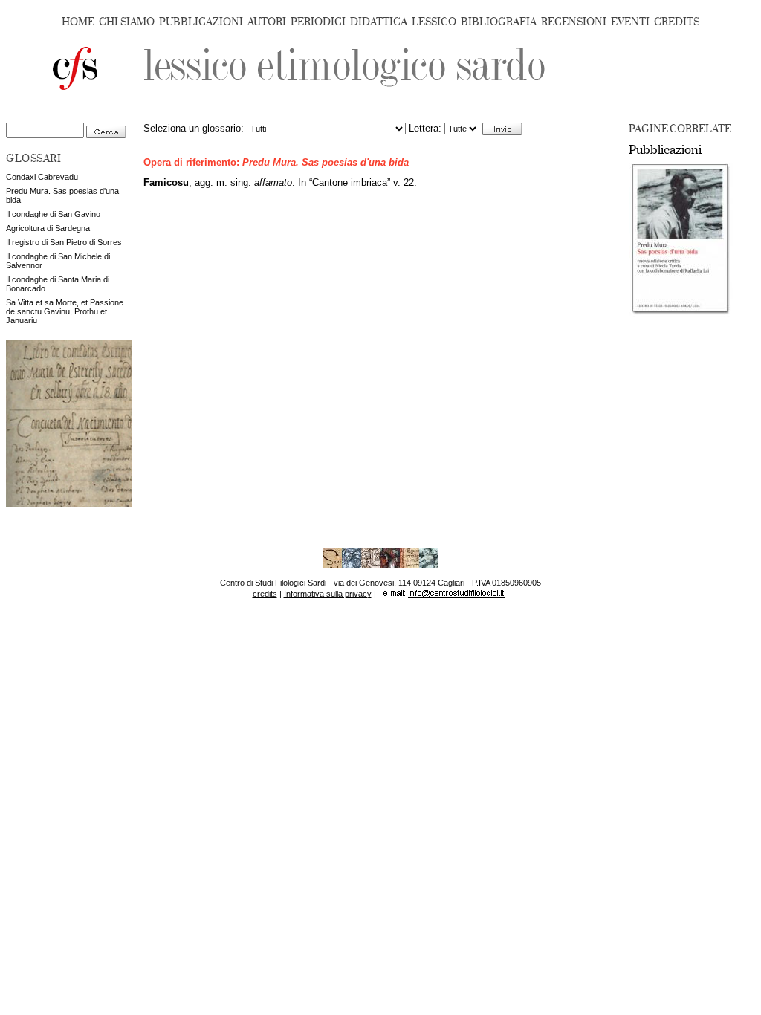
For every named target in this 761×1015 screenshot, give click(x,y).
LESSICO (434, 22)
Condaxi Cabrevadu (42, 176)
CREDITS (676, 22)
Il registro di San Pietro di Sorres (64, 242)
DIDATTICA (378, 22)
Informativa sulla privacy (328, 593)
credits (265, 593)
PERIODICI (318, 22)
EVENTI (630, 22)
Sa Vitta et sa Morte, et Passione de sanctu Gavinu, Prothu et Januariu (64, 311)
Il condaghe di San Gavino (53, 214)
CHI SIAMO (127, 22)
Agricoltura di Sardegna (48, 228)
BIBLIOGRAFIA (499, 22)
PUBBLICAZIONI (201, 22)
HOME (78, 22)
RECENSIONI (573, 22)
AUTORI (266, 22)
